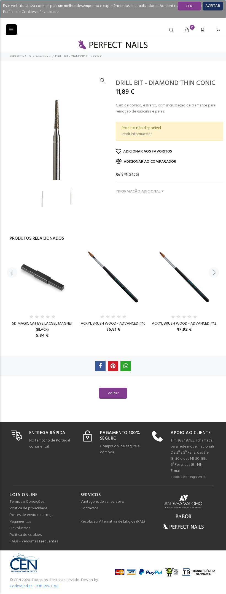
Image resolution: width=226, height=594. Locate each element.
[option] (45, 196)
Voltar (113, 393)
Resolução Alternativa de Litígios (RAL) (112, 521)
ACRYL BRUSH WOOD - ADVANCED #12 (184, 323)
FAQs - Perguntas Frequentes (34, 541)
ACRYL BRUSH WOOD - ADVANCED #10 (113, 323)
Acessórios (43, 56)
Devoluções (20, 528)
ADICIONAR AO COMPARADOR (150, 162)
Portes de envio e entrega (31, 515)
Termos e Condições (27, 502)
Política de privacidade (28, 508)
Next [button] (214, 272)
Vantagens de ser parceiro (102, 502)
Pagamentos (20, 521)
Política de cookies (26, 535)
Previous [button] (12, 272)
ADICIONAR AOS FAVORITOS (147, 151)
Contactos (89, 508)
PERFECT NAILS (20, 56)
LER (189, 6)
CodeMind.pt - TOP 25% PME (34, 586)
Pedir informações (137, 134)
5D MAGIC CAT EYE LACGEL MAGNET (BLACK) (42, 326)
